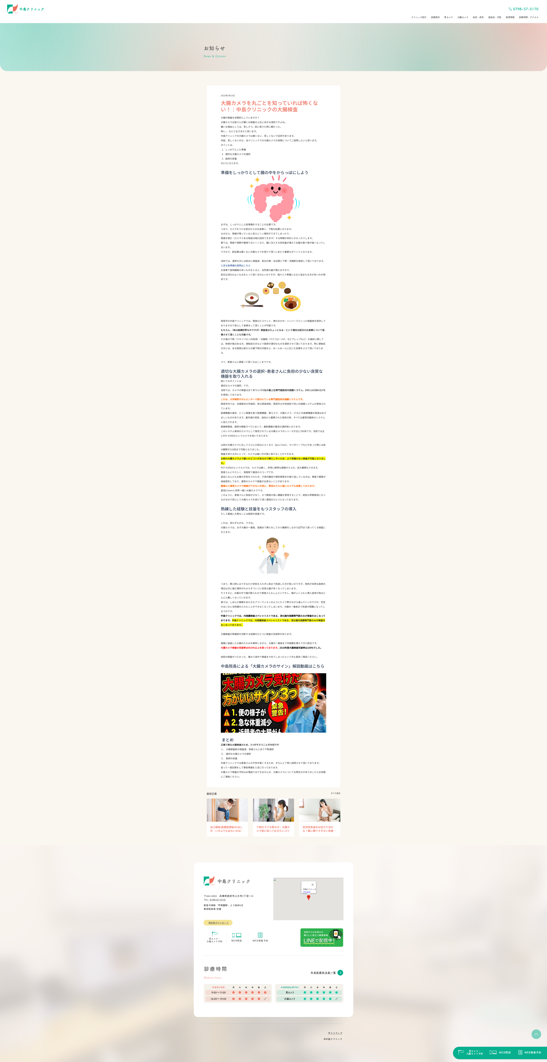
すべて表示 (335, 793)
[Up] (536, 1034)
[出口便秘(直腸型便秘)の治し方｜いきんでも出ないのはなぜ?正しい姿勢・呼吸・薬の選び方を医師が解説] (227, 810)
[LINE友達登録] (321, 937)
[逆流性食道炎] (319, 810)
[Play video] (273, 703)
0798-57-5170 (217, 899)
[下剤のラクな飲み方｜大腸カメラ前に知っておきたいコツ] (273, 810)
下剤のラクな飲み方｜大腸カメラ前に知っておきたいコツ (273, 829)
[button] (419, 17)
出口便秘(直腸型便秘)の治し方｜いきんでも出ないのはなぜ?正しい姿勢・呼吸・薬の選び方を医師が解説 (226, 829)
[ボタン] (470, 1052)
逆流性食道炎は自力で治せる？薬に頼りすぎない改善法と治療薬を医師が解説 (319, 829)
